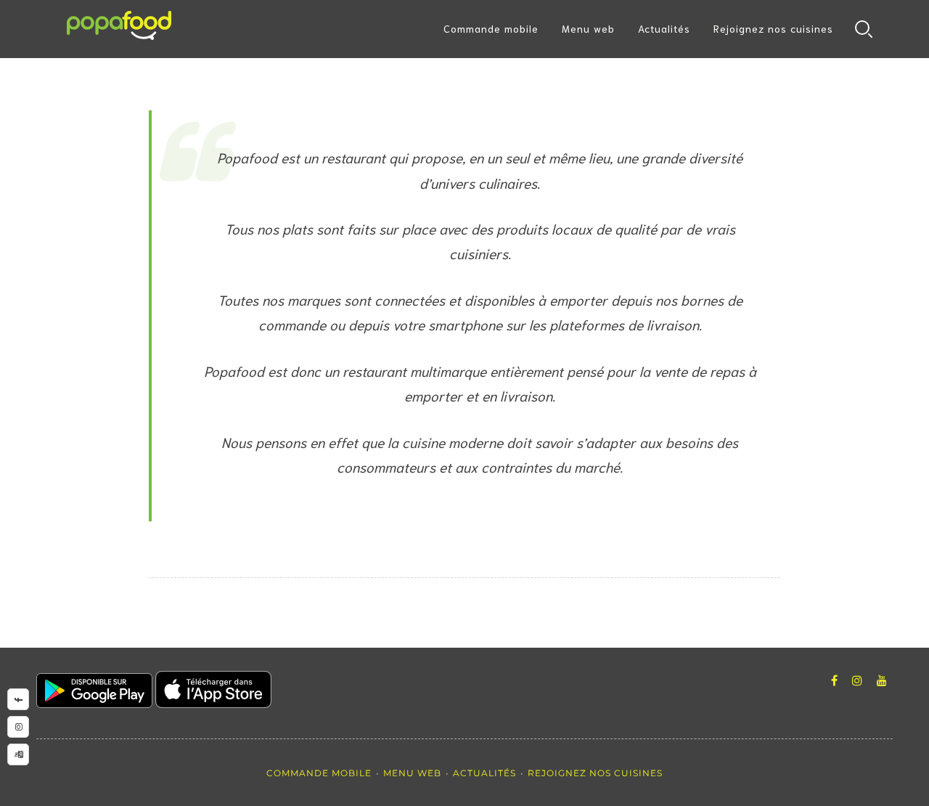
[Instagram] (857, 681)
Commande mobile (491, 28)
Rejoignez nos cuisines (773, 28)
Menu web (588, 28)
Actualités (664, 28)
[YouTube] (882, 681)
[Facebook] (834, 681)
